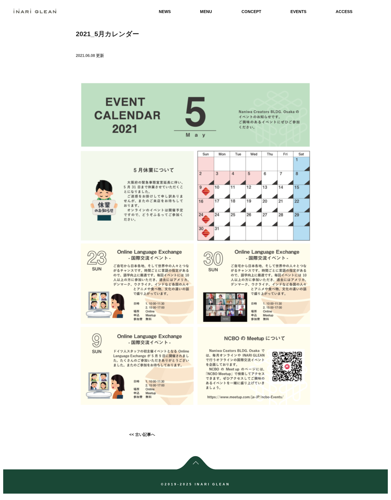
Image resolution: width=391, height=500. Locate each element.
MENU (206, 11)
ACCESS (344, 11)
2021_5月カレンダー (107, 34)
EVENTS (298, 11)
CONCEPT (251, 11)
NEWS (165, 11)
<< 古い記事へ (142, 434)
